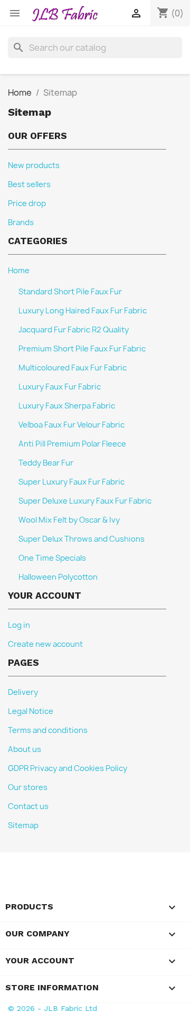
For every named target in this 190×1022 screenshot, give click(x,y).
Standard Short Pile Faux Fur (70, 291)
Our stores (28, 787)
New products (34, 165)
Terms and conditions (48, 730)
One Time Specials (52, 558)
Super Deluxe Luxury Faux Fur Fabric (84, 501)
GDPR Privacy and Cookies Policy (67, 768)
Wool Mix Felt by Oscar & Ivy (69, 520)
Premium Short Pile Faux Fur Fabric (82, 348)
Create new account (45, 644)
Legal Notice (30, 711)
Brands (21, 222)
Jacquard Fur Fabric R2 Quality (73, 329)
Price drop (27, 203)
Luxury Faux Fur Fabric (59, 387)
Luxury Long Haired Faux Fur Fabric (82, 310)
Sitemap (23, 825)
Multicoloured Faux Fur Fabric (72, 368)
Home (19, 270)
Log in (19, 625)
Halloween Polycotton (58, 577)
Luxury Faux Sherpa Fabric (66, 406)
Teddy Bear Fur (45, 463)
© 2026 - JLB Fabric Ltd (52, 1008)
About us (24, 749)
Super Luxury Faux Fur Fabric (71, 482)
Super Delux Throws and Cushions (81, 539)
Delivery (23, 692)
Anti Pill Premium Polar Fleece (72, 444)
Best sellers (29, 184)
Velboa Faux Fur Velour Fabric (71, 425)
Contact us (28, 806)
